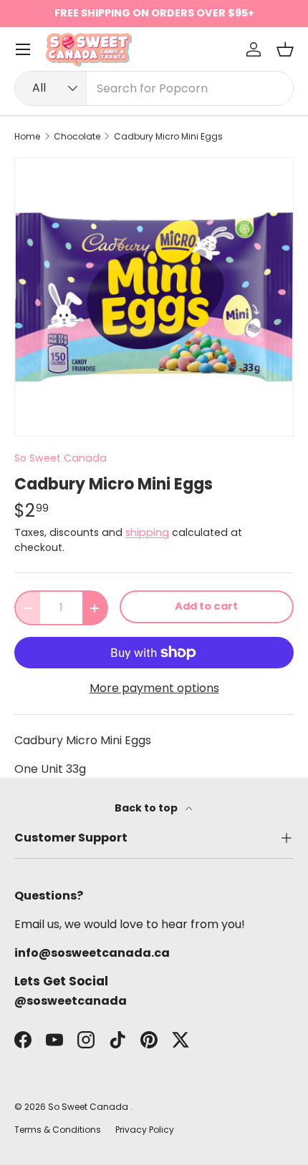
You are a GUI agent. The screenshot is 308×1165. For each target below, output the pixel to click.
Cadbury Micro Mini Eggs (168, 136)
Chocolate (77, 136)
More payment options (154, 688)
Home (27, 136)
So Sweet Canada (60, 458)
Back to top (147, 808)
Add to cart (206, 606)
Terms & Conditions (57, 1129)
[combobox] (154, 88)
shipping (147, 532)
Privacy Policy (144, 1129)
